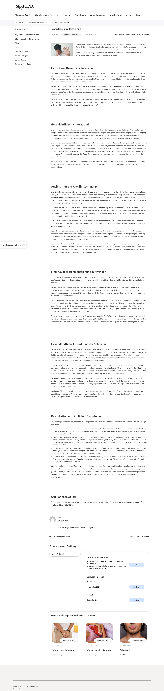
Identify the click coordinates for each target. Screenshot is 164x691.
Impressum (17, 687)
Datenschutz (18, 689)
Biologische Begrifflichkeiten (27, 39)
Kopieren (136, 565)
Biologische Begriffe (43, 15)
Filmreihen (139, 15)
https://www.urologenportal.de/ (126, 502)
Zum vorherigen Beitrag (61, 537)
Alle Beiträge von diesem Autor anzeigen (75, 527)
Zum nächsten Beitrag (138, 537)
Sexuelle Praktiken (63, 15)
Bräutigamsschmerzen (63, 650)
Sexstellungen (80, 15)
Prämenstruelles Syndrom (98, 650)
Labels (128, 15)
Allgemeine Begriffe (23, 15)
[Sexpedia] (25, 10)
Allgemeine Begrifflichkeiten (27, 35)
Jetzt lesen (56, 655)
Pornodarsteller (115, 15)
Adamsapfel (126, 650)
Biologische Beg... (69, 640)
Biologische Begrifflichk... (71, 34)
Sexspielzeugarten (97, 15)
